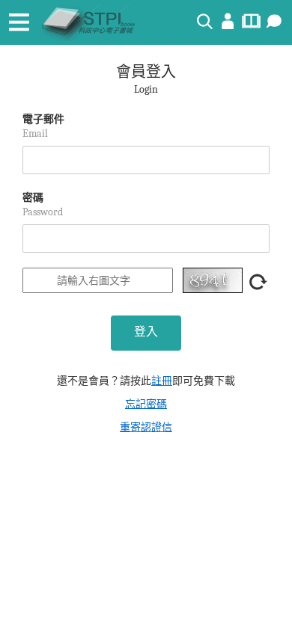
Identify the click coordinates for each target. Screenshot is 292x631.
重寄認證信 (146, 427)
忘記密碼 (146, 404)
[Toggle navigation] (18, 22)
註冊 (161, 381)
